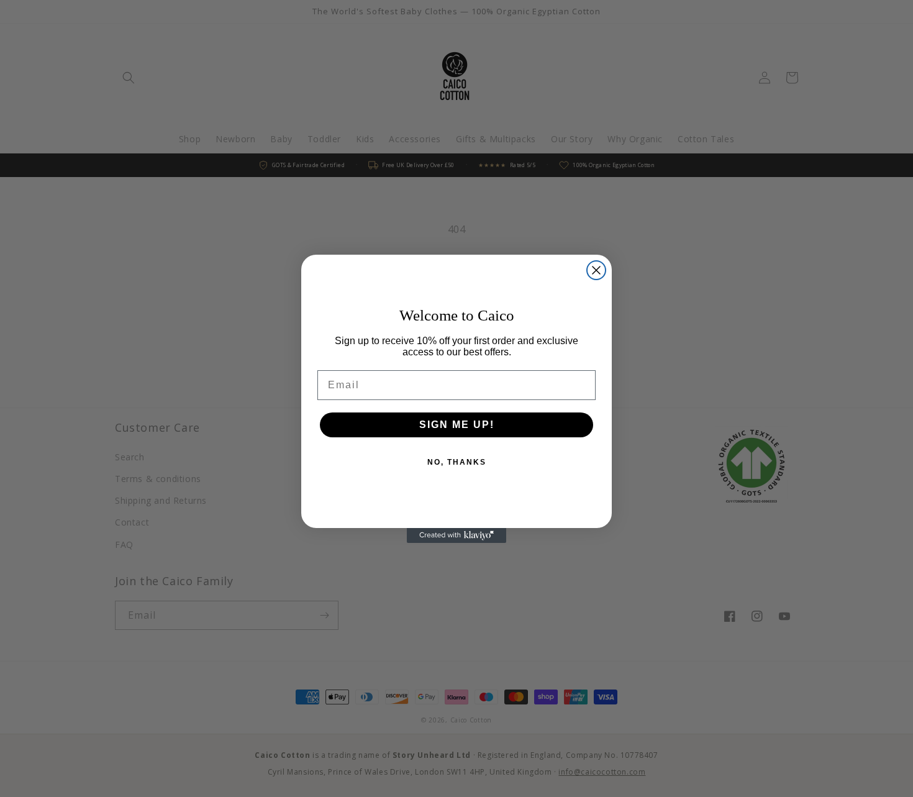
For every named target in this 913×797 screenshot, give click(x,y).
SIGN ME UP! (456, 424)
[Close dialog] (596, 270)
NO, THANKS (456, 462)
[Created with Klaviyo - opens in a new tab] (456, 535)
